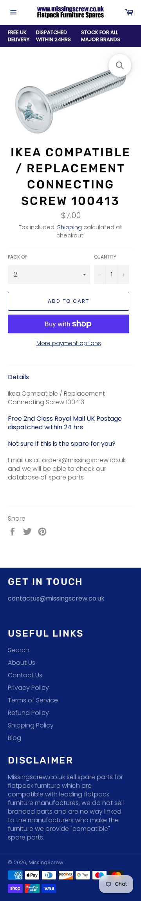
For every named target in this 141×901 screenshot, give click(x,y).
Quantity (105, 257)
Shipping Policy (31, 725)
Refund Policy (28, 712)
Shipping (69, 227)
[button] (119, 65)
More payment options (68, 343)
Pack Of (17, 257)
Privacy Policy (28, 687)
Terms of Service (33, 700)
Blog (14, 737)
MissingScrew (46, 862)
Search (18, 650)
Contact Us (25, 675)
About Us (21, 662)
